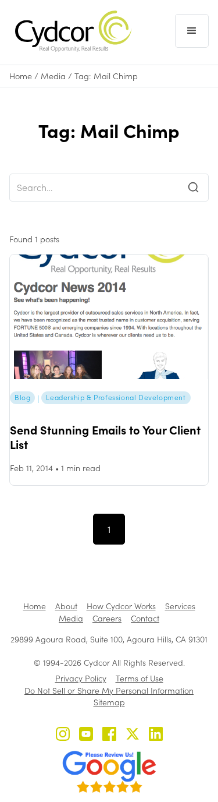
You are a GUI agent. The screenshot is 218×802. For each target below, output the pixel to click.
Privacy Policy (80, 678)
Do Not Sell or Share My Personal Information (109, 690)
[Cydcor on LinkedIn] (156, 735)
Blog (22, 397)
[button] (192, 31)
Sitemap (109, 702)
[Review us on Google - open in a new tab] (109, 772)
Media (53, 76)
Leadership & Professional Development (115, 397)
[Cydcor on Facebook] (109, 735)
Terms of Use (139, 678)
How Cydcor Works (121, 606)
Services (180, 606)
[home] (70, 31)
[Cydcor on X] (133, 735)
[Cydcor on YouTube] (86, 735)
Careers (106, 618)
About (66, 606)
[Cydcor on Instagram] (63, 735)
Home (20, 76)
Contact (145, 618)
